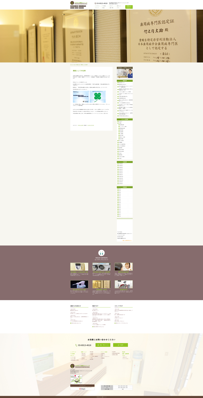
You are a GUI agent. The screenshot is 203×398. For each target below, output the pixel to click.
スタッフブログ (125, 358)
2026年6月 (121, 165)
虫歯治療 (121, 131)
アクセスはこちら (82, 385)
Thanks (120, 153)
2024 (120, 192)
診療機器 (120, 142)
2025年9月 (121, 181)
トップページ (73, 351)
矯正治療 (121, 135)
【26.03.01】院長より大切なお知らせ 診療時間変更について (79, 316)
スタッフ (72, 355)
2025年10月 (121, 180)
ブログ (118, 7)
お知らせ (120, 121)
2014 (120, 209)
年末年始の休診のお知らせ (123, 115)
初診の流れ (83, 353)
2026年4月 (121, 169)
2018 (120, 202)
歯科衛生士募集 (115, 354)
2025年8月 (121, 183)
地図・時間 (111, 7)
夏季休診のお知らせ (122, 84)
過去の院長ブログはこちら (99, 326)
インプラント (84, 356)
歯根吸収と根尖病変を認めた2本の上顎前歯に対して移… (126, 89)
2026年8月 (121, 163)
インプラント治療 (123, 126)
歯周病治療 (122, 124)
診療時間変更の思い (122, 98)
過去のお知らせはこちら (76, 323)
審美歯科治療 (122, 128)
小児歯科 (121, 133)
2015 (120, 207)
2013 (120, 211)
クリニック (97, 7)
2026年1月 (121, 174)
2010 (120, 216)
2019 (120, 200)
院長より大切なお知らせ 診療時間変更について (126, 100)
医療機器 (103, 358)
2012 (120, 212)
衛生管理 (113, 351)
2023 (120, 194)
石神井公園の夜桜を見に (123, 96)
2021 (120, 197)
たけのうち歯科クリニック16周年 (125, 91)
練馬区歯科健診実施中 (116, 353)
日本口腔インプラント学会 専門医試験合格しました (126, 105)
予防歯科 (91, 354)
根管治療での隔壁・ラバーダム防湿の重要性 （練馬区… (126, 108)
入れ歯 (91, 357)
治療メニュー (84, 351)
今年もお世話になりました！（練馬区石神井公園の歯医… (126, 113)
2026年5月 (121, 167)
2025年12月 (121, 176)
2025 (120, 190)
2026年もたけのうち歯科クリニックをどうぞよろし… (126, 111)
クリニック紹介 (104, 351)
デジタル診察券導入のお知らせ (124, 102)
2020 (120, 199)
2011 (120, 214)
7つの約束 (72, 353)
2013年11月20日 (90, 125)
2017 (120, 204)
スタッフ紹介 (73, 358)
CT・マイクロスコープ (105, 356)
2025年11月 (121, 178)
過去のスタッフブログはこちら (122, 323)
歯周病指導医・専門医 (75, 360)
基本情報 (103, 353)
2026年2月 (121, 172)
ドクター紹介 (73, 357)
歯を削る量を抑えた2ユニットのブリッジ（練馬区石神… (126, 87)
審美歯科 (83, 358)
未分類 (120, 158)
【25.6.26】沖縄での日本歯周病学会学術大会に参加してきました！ (124, 310)
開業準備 (120, 154)
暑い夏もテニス (121, 82)
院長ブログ (125, 357)
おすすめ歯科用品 (122, 144)
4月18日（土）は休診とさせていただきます (126, 94)
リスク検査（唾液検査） (94, 356)
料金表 (103, 7)
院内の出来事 (80, 125)
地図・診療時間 (125, 353)
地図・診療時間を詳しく (127, 240)
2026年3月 (121, 171)
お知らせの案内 (121, 156)
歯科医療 (120, 147)
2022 (120, 195)
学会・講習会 (121, 140)
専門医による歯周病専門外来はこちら (129, 7)
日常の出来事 (121, 151)
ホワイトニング (84, 359)
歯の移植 (121, 138)
